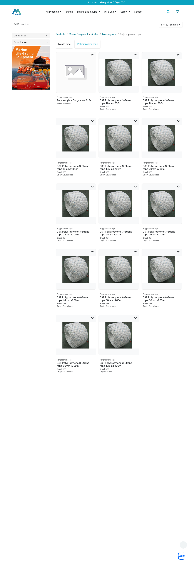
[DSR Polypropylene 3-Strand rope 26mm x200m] (162, 204)
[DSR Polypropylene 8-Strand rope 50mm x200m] (119, 269)
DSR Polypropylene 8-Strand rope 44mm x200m (73, 299)
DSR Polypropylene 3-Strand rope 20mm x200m (159, 167)
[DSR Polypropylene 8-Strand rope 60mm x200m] (162, 269)
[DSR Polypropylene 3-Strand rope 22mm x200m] (76, 204)
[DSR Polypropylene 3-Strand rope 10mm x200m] (119, 335)
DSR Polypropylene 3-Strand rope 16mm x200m (73, 167)
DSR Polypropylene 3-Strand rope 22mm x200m (73, 233)
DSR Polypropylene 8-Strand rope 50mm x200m (116, 299)
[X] (21, 2)
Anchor (95, 34)
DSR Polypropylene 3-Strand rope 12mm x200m (116, 102)
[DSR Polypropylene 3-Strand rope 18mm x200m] (119, 138)
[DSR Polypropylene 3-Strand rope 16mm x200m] (76, 138)
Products (60, 34)
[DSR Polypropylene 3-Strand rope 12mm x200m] (119, 72)
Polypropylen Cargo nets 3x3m (74, 100)
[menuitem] (53, 12)
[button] (170, 24)
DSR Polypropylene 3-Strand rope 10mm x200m (116, 364)
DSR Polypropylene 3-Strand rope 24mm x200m (116, 233)
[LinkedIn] (26, 2)
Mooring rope (109, 34)
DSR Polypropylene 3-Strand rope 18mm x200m (116, 167)
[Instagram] (31, 2)
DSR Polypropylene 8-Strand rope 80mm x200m (73, 364)
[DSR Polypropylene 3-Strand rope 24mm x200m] (119, 204)
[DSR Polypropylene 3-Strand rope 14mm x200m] (162, 72)
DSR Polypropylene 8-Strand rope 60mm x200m (159, 299)
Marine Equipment (78, 34)
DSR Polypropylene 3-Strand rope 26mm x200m (159, 233)
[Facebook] (16, 2)
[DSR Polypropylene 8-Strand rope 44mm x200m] (76, 269)
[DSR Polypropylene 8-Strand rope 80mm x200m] (76, 335)
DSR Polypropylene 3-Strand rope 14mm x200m (159, 102)
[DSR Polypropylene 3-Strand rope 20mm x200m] (162, 138)
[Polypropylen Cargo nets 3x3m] (76, 72)
